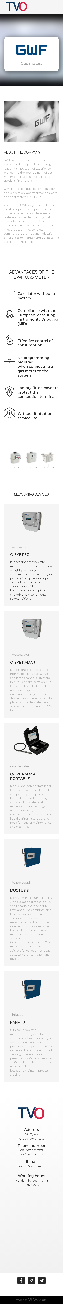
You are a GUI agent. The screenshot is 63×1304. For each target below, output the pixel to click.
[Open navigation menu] (56, 7)
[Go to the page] (17, 7)
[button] (21, 1280)
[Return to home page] (31, 1114)
